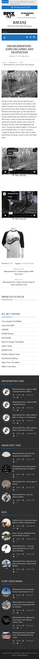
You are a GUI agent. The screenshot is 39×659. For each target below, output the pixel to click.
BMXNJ (19, 22)
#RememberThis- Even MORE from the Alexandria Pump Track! (23, 635)
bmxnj (24, 263)
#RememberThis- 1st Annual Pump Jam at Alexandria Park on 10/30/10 (23, 604)
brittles (26, 56)
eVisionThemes (22, 655)
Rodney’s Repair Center (11, 354)
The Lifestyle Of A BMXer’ (12, 321)
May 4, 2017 (29, 595)
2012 (11, 263)
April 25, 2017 (30, 474)
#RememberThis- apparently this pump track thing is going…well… (23, 620)
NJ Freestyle (6, 338)
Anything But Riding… (10, 358)
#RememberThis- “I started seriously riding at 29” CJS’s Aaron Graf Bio (23, 548)
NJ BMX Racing (7, 334)
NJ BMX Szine (7, 350)
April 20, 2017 (30, 554)
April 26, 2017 (30, 459)
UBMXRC (5, 329)
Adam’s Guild (7, 346)
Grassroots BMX (8, 325)
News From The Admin (11, 362)
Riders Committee (9, 366)
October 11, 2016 (31, 433)
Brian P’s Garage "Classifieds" (13, 342)
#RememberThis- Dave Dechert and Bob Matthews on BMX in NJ (24, 469)
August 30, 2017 (31, 539)
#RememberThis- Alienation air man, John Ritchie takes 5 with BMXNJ (24, 563)
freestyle (30, 263)
